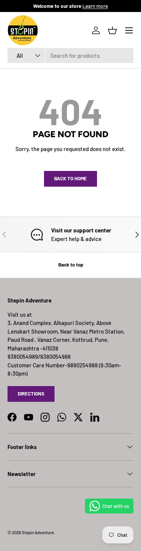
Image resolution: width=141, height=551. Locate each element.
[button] (112, 30)
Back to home (70, 178)
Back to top (70, 265)
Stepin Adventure (38, 532)
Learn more (95, 6)
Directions (31, 394)
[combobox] (70, 55)
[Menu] (129, 30)
